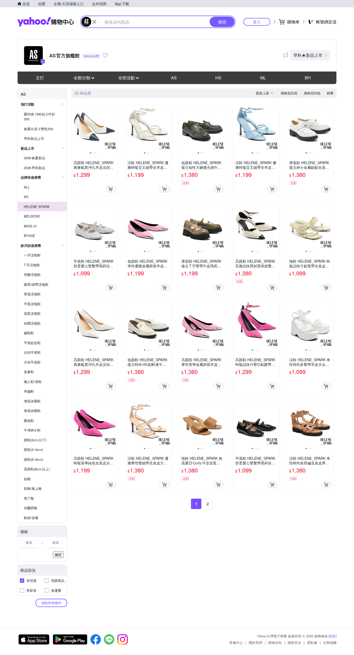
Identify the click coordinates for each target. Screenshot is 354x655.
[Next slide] (114, 127)
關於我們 (255, 642)
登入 (257, 21)
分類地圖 (330, 642)
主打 (40, 78)
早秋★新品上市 (307, 55)
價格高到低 (312, 92)
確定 (58, 554)
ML (263, 78)
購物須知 (275, 642)
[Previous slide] (75, 127)
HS (218, 78)
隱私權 (312, 642)
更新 (332, 635)
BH (308, 78)
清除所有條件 (51, 602)
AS (174, 78)
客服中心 (236, 642)
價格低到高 (289, 92)
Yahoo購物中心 (45, 22)
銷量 (330, 92)
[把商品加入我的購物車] (111, 189)
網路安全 (294, 642)
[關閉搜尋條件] (94, 22)
